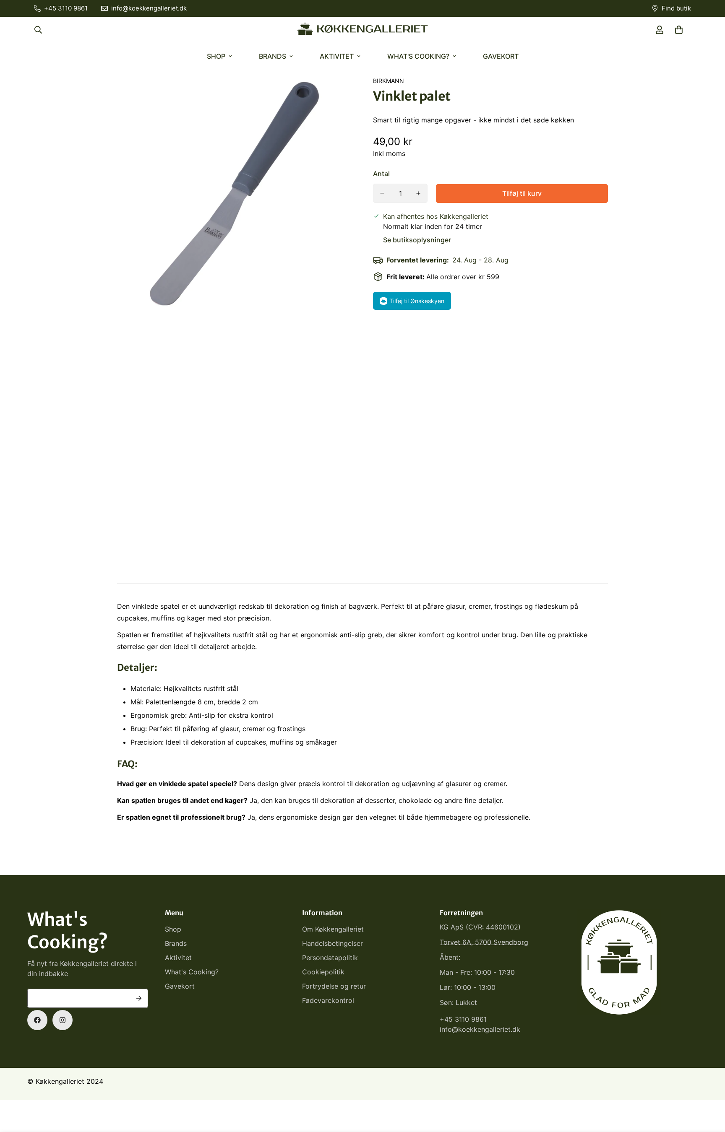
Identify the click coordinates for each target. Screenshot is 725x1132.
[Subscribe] (139, 998)
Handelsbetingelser (332, 943)
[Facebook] (37, 1020)
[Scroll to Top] (708, 1086)
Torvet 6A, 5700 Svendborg (484, 942)
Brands (272, 56)
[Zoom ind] (344, 94)
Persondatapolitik (330, 957)
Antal (381, 173)
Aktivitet (337, 56)
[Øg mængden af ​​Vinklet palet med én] (418, 193)
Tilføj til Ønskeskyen (416, 300)
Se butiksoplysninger (417, 240)
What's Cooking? (418, 56)
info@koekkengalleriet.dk (480, 1029)
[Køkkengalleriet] (362, 30)
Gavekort (501, 56)
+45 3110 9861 (463, 1019)
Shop (216, 56)
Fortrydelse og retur (334, 986)
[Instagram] (62, 1020)
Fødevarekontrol (328, 1000)
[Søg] (38, 30)
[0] (678, 29)
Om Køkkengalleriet (333, 929)
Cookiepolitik (323, 972)
